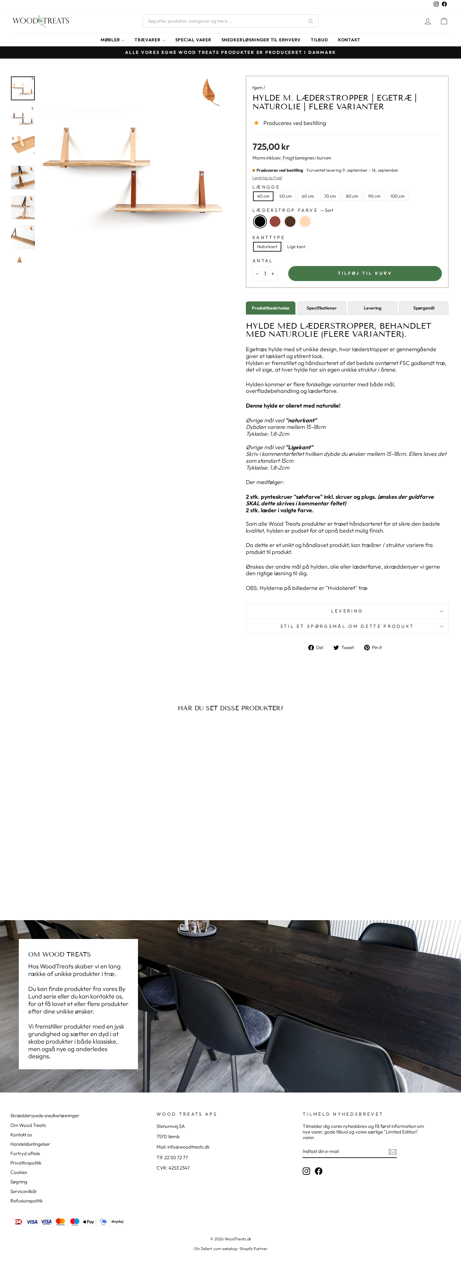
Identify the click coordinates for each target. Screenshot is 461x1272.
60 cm (308, 196)
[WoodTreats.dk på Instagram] (306, 1171)
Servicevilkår (23, 1191)
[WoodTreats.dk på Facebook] (318, 1171)
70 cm (330, 196)
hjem (257, 88)
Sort (260, 221)
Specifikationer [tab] (322, 308)
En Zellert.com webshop (216, 1248)
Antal (262, 260)
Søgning (18, 1182)
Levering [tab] (372, 308)
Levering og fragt (267, 177)
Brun (290, 221)
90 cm (374, 196)
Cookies (18, 1172)
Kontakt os (21, 1135)
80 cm (352, 196)
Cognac (275, 221)
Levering (347, 611)
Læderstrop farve (292, 210)
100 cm (397, 196)
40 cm (263, 196)
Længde (266, 187)
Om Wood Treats (28, 1125)
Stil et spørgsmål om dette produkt (347, 626)
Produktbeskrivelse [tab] (270, 308)
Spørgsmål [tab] (423, 308)
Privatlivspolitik (25, 1163)
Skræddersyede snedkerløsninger (44, 1115)
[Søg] (310, 21)
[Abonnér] (393, 1151)
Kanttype (268, 237)
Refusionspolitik (26, 1201)
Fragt (288, 158)
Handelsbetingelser (30, 1144)
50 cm (285, 196)
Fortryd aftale (25, 1153)
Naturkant (267, 246)
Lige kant (296, 246)
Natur (305, 221)
